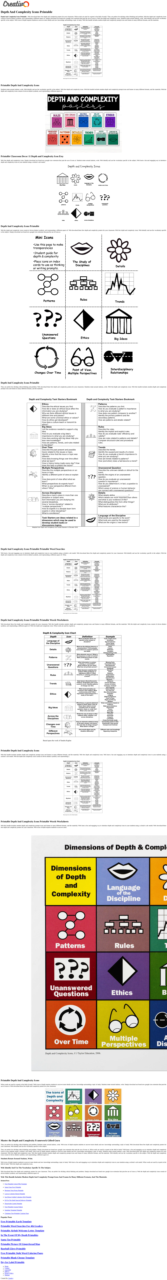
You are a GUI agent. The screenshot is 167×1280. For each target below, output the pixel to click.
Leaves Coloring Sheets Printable (15, 1194)
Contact (7, 1268)
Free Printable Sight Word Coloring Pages (22, 1253)
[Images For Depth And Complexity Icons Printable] (83, 194)
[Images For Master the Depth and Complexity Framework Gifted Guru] (83, 1113)
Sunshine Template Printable (13, 1210)
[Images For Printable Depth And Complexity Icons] (83, 52)
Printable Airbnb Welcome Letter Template (22, 1230)
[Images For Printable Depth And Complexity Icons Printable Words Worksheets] (83, 788)
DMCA (7, 1271)
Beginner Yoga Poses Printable (14, 1190)
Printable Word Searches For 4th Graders (22, 1226)
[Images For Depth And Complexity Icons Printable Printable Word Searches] (83, 468)
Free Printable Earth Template (16, 1221)
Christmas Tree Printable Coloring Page (17, 1213)
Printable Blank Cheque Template (18, 1257)
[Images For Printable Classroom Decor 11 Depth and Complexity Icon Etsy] (83, 123)
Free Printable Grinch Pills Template (16, 1184)
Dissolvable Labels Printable (13, 1203)
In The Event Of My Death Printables (19, 1235)
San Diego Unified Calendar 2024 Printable (18, 1197)
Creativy (10, 1278)
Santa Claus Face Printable (13, 1187)
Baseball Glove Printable (13, 1248)
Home (6, 1266)
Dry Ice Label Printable (12, 1262)
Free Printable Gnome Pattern (14, 1207)
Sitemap (7, 1275)
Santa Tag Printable (11, 1239)
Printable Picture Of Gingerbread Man (20, 1244)
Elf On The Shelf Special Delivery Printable (18, 1200)
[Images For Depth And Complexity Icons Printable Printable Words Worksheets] (83, 587)
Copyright (8, 1270)
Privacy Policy (9, 1273)
